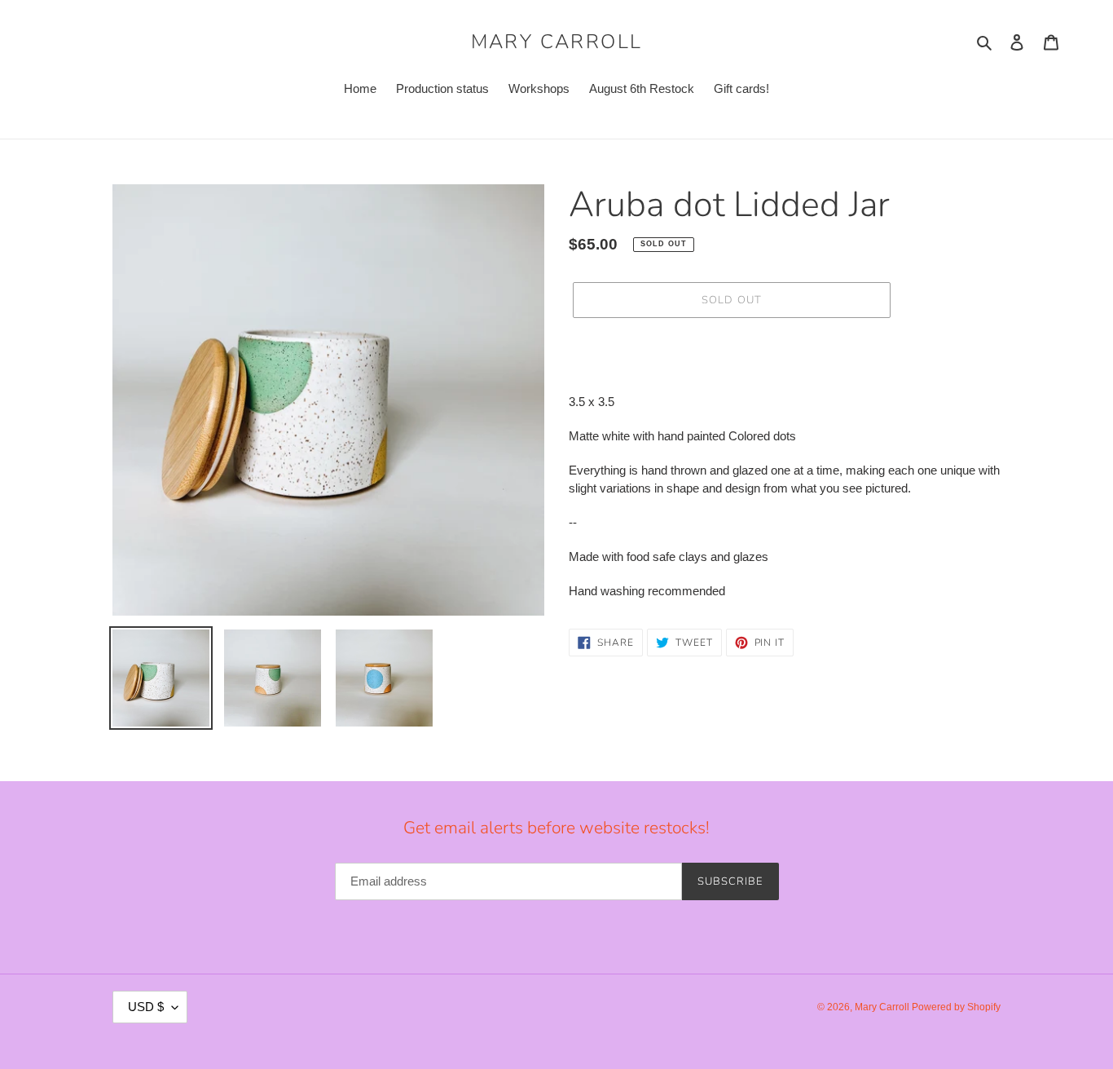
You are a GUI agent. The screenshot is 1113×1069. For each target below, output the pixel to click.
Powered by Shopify (956, 1007)
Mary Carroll (557, 42)
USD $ (146, 1007)
